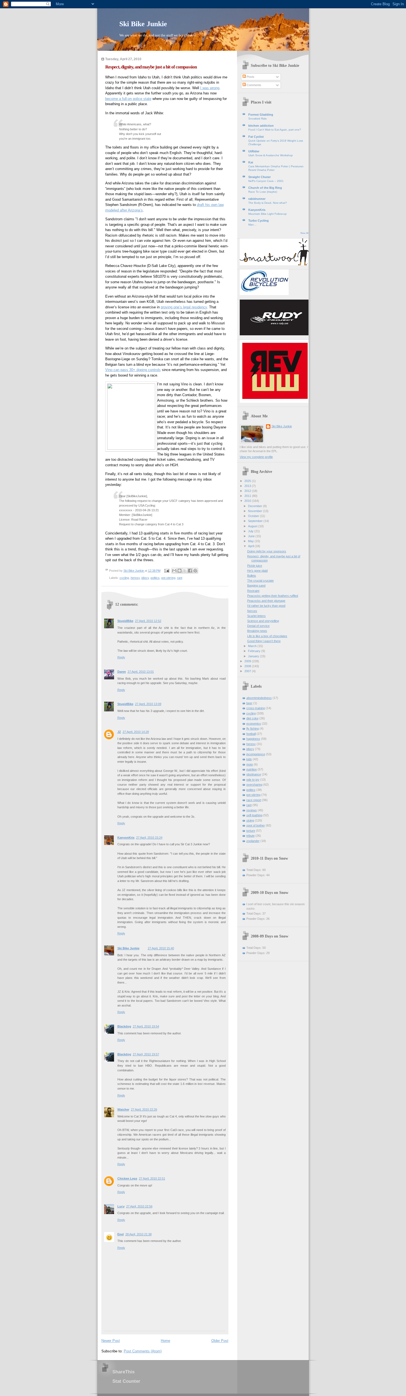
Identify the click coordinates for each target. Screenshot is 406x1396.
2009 (248, 661)
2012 (248, 490)
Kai (250, 162)
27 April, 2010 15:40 (161, 948)
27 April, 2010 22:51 (152, 1178)
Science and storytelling (263, 620)
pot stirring (168, 577)
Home (165, 1341)
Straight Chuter (259, 177)
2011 (248, 495)
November (255, 511)
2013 (248, 486)
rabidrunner (256, 198)
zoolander (253, 841)
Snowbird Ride (257, 118)
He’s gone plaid (257, 570)
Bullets (251, 575)
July (251, 531)
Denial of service (258, 625)
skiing (250, 820)
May (251, 541)
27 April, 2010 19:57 (146, 1054)
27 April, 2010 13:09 (148, 704)
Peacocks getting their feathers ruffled (272, 595)
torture (250, 830)
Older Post (219, 1341)
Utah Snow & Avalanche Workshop (270, 155)
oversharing (254, 784)
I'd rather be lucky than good (266, 605)
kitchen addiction (261, 125)
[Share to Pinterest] (195, 570)
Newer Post (110, 1341)
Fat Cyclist (256, 136)
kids (249, 759)
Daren (121, 671)
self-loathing (254, 815)
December (255, 506)
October (254, 516)
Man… (252, 224)
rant (179, 577)
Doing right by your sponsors (266, 551)
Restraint (253, 590)
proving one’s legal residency (184, 307)
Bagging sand (256, 585)
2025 (248, 481)
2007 (248, 671)
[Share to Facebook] (190, 570)
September (255, 521)
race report (253, 800)
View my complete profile (256, 457)
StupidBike (125, 620)
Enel (120, 1234)
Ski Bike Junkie (143, 24)
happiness (253, 738)
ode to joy (252, 779)
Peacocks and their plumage (266, 600)
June (251, 536)
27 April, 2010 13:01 (141, 671)
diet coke (252, 718)
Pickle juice (254, 565)
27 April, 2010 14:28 (136, 731)
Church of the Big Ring (265, 187)
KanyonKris (126, 837)
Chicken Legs (127, 1178)
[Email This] (174, 570)
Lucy (121, 1206)
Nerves (252, 611)
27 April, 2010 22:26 (144, 1109)
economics (253, 723)
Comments (253, 85)
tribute (250, 835)
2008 (248, 666)
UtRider (253, 151)
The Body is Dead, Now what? (267, 202)
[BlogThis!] (179, 570)
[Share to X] (185, 570)
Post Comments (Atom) (143, 1351)
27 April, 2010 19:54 (146, 1026)
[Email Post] (166, 570)
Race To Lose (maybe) (262, 191)
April (251, 546)
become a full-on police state (128, 99)
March (252, 646)
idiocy (145, 577)
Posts (250, 76)
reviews (251, 810)
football (251, 733)
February (254, 651)
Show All (304, 233)
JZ (119, 731)
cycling (124, 577)
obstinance (253, 774)
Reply (121, 657)
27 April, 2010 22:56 (139, 1206)
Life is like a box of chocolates (267, 636)
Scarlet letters (256, 616)
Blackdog (124, 1026)
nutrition (251, 769)
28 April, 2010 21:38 (138, 1234)
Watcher (123, 1109)
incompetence (255, 754)
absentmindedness (259, 698)
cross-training (255, 708)
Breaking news (257, 630)
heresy (135, 577)
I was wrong (209, 88)
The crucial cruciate (260, 580)
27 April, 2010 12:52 (148, 620)
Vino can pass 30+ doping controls (133, 370)
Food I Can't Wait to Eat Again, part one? (274, 129)
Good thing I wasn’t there (264, 641)
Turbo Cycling (258, 220)
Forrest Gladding (260, 114)
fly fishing (252, 728)
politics (155, 577)
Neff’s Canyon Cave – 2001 (266, 180)
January (254, 656)
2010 (248, 500)
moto (249, 764)
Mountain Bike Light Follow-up (267, 213)
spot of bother (255, 825)
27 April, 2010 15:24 (149, 837)
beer (249, 703)
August (253, 526)
